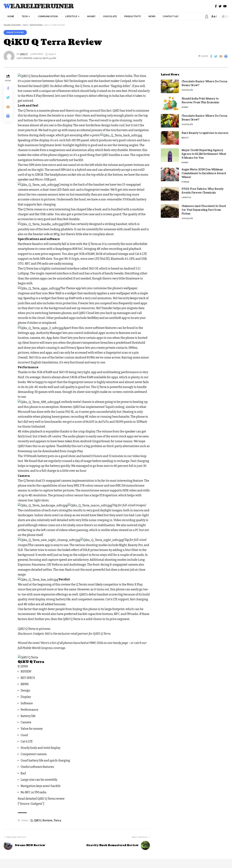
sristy (24, 54)
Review (47, 820)
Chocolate (187, 90)
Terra (57, 820)
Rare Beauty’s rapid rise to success (205, 133)
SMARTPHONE (15, 32)
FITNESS (185, 182)
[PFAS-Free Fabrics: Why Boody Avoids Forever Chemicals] (170, 194)
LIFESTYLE (186, 197)
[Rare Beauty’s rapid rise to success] (170, 138)
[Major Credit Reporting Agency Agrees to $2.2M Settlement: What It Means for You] (170, 155)
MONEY (185, 107)
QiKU (37, 820)
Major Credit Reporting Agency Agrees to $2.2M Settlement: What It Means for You (204, 154)
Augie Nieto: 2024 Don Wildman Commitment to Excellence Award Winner (204, 173)
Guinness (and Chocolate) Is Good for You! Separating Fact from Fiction (204, 209)
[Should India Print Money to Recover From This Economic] (170, 103)
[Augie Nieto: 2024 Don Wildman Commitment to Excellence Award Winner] (170, 174)
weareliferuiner (39, 6)
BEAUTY (185, 138)
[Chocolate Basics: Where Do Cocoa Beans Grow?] (170, 86)
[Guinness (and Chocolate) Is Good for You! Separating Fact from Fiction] (170, 211)
